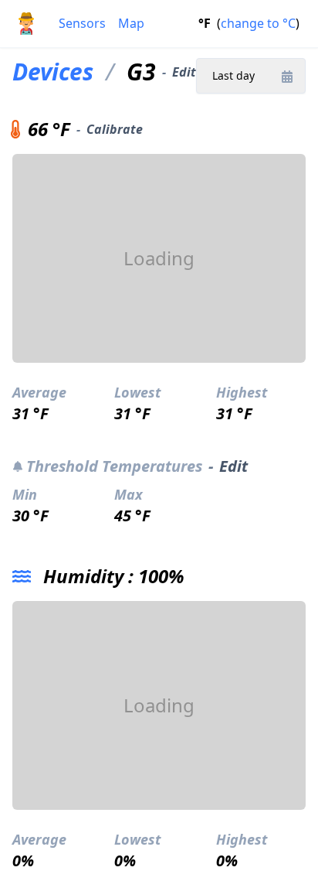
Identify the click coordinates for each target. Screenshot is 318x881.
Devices (52, 72)
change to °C (258, 23)
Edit (184, 71)
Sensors (82, 23)
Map (131, 23)
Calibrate (114, 129)
